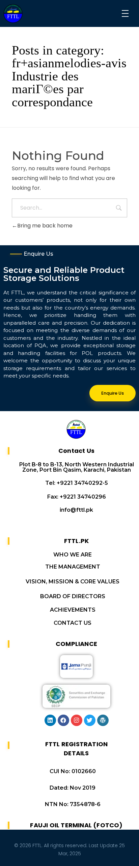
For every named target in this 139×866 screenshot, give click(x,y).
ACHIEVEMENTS (72, 610)
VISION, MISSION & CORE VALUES (72, 581)
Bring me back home (45, 225)
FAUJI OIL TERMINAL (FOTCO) (76, 825)
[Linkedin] (50, 720)
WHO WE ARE (72, 554)
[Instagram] (76, 720)
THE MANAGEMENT (72, 567)
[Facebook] (63, 720)
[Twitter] (89, 720)
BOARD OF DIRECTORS (72, 596)
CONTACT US (72, 623)
